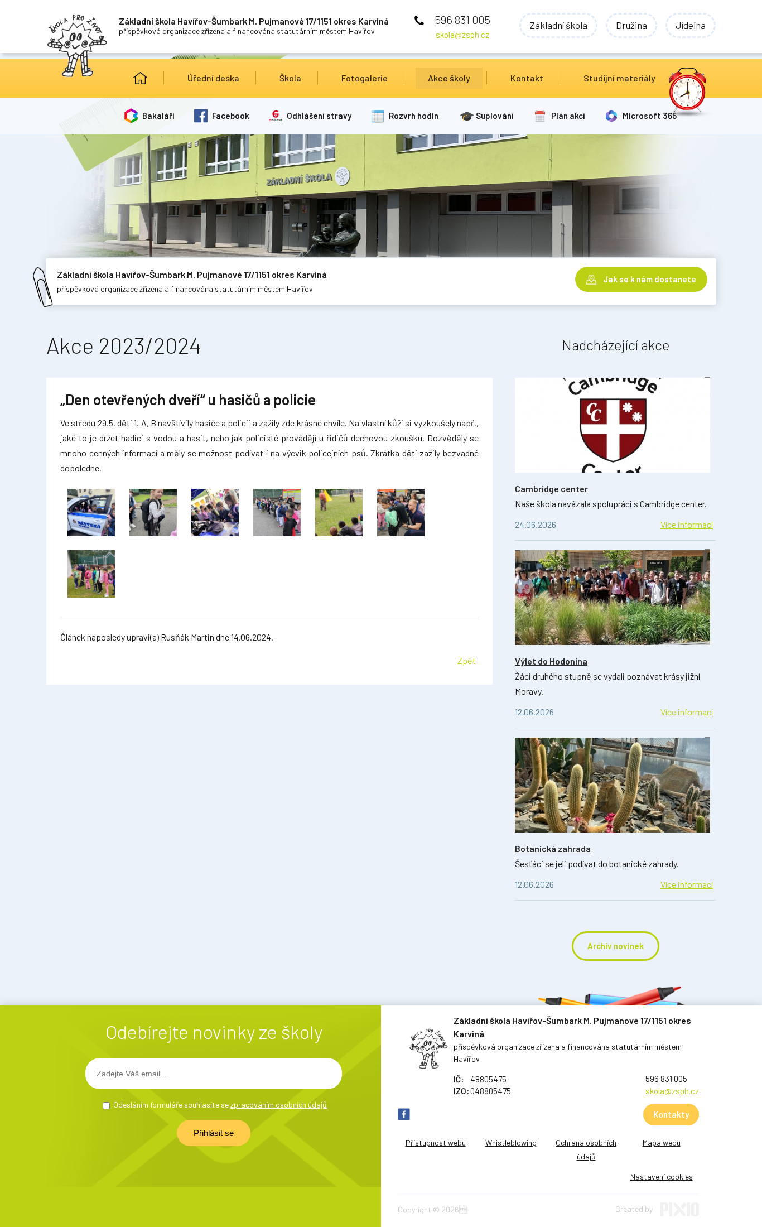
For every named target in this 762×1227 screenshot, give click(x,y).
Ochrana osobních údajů (586, 1149)
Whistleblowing (511, 1142)
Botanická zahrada (553, 848)
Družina (631, 25)
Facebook (230, 115)
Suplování (495, 115)
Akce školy (449, 78)
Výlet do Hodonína (551, 661)
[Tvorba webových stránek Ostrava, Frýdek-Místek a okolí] (679, 1213)
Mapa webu (662, 1142)
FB (404, 1114)
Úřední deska (213, 78)
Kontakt (526, 78)
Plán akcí (568, 115)
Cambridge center (551, 488)
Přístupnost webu (436, 1142)
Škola (290, 78)
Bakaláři (158, 115)
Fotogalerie (364, 78)
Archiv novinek (615, 946)
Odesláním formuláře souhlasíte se (220, 1104)
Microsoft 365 (650, 115)
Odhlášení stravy (319, 115)
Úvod (140, 78)
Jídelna (691, 25)
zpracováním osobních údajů (278, 1104)
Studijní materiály (619, 78)
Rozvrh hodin (413, 115)
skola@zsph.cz (462, 35)
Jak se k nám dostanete (649, 279)
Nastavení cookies (661, 1176)
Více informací (686, 524)
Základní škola (558, 25)
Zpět (466, 660)
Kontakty (671, 1114)
